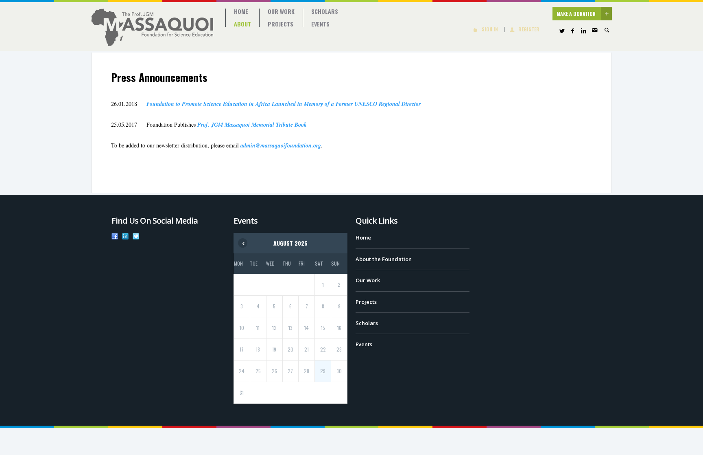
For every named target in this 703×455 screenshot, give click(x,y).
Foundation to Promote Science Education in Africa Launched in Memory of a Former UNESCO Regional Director (283, 104)
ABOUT (242, 24)
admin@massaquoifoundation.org (280, 145)
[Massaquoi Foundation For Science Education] (152, 27)
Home (241, 11)
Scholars (324, 11)
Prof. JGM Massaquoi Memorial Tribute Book (252, 125)
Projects (280, 24)
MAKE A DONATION (576, 13)
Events (320, 24)
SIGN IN (490, 29)
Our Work (281, 11)
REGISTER (528, 29)
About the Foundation (384, 259)
